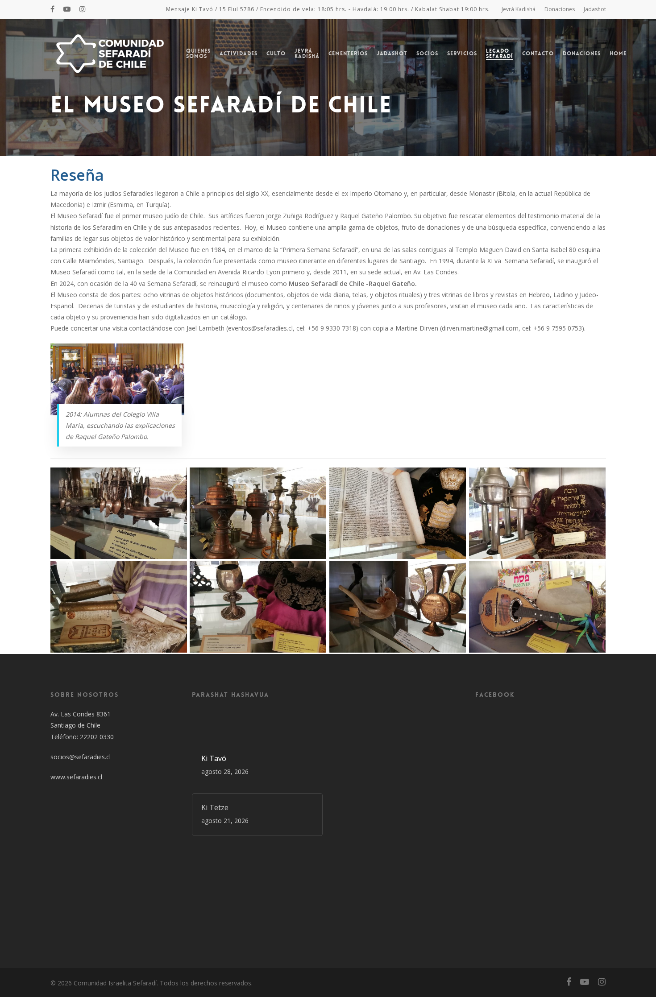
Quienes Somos (198, 53)
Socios (427, 53)
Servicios (462, 53)
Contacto (538, 53)
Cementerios (348, 53)
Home (618, 53)
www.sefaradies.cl (76, 777)
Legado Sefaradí (499, 53)
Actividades (238, 53)
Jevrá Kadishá (519, 9)
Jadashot (595, 9)
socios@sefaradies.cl (80, 757)
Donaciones (559, 9)
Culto (276, 53)
